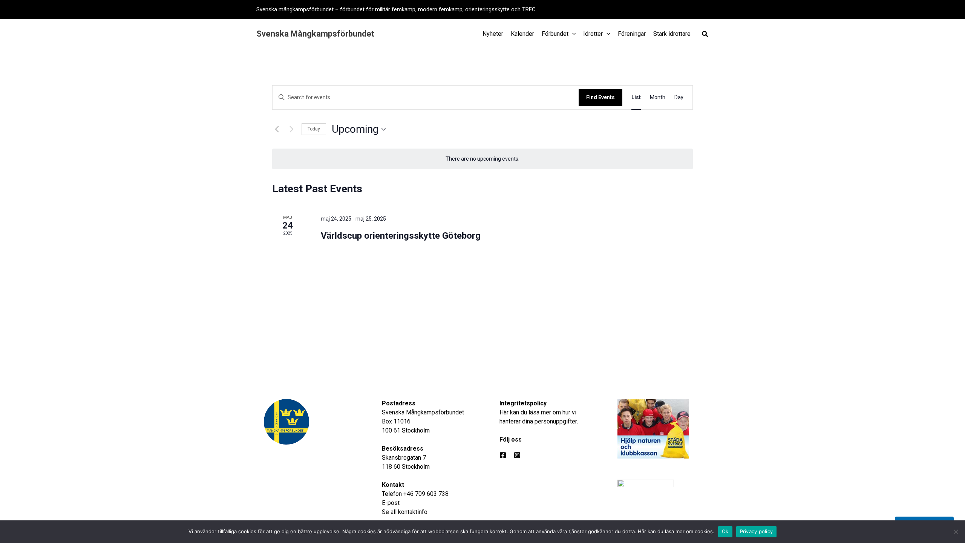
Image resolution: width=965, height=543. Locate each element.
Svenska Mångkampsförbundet (315, 33)
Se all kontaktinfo (404, 511)
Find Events (600, 97)
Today (314, 129)
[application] (572, 34)
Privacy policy (756, 531)
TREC (529, 9)
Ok (725, 531)
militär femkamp (395, 9)
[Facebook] (502, 455)
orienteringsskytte (487, 9)
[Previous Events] (276, 129)
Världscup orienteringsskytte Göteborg (401, 235)
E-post (391, 502)
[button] (705, 35)
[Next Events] (291, 129)
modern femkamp (440, 9)
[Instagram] (517, 455)
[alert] (482, 159)
